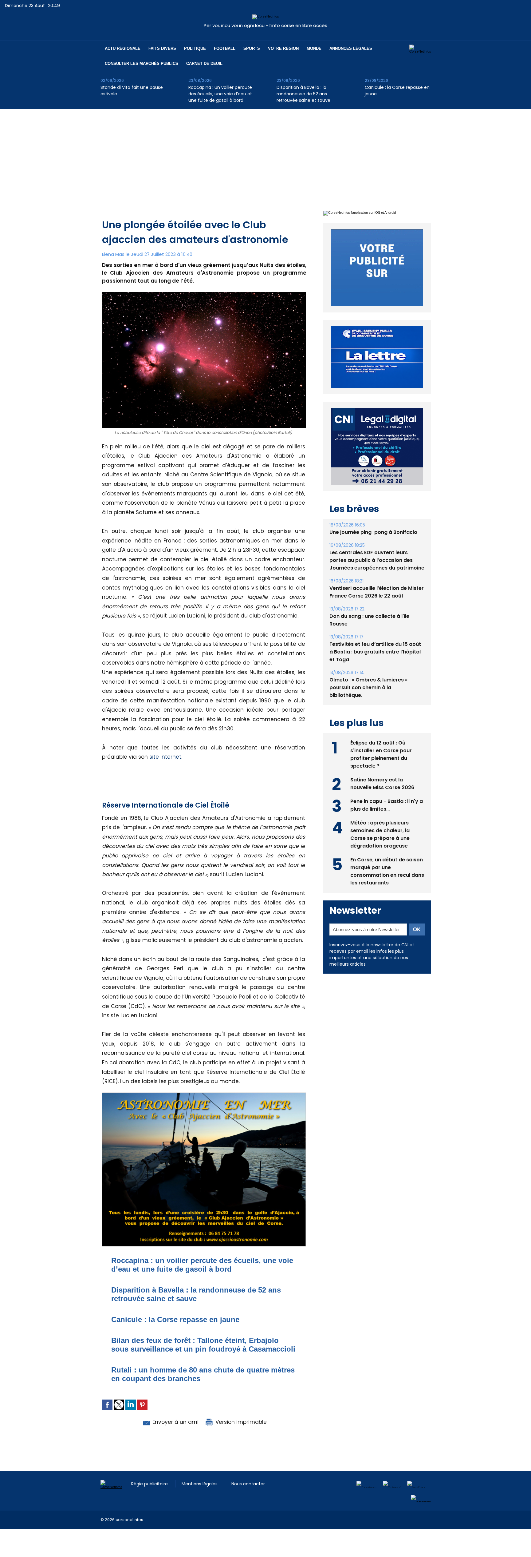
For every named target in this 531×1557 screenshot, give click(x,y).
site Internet (165, 757)
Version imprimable (240, 1422)
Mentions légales (200, 1484)
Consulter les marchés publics (141, 63)
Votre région (283, 48)
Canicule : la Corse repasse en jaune (397, 90)
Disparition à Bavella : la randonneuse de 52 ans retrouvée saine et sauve (303, 93)
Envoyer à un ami (175, 1422)
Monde (314, 48)
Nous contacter (248, 1484)
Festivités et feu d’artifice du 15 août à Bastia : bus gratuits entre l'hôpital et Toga (375, 637)
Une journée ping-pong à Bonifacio (373, 518)
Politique (195, 48)
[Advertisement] (265, 155)
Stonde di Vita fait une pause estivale (131, 90)
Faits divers (162, 48)
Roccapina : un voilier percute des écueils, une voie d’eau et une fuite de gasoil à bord (220, 93)
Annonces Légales (350, 48)
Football (224, 48)
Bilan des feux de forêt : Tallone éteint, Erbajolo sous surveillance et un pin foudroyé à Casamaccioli (203, 1344)
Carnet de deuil (204, 63)
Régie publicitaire (150, 1484)
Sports (251, 48)
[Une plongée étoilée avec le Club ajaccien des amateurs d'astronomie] (204, 1094)
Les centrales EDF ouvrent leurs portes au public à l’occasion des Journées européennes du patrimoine (376, 546)
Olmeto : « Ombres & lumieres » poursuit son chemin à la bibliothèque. (368, 673)
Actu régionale (122, 48)
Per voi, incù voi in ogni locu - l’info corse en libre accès (265, 25)
